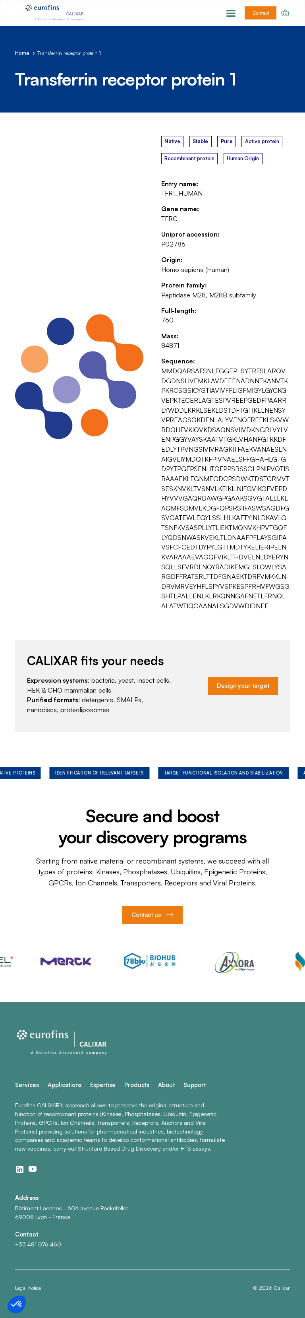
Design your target (243, 685)
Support (194, 1085)
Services (27, 1085)
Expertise (103, 1085)
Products (136, 1085)
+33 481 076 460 (38, 1244)
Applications (64, 1085)
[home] (55, 13)
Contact (261, 13)
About (166, 1085)
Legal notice (28, 1288)
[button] (231, 13)
